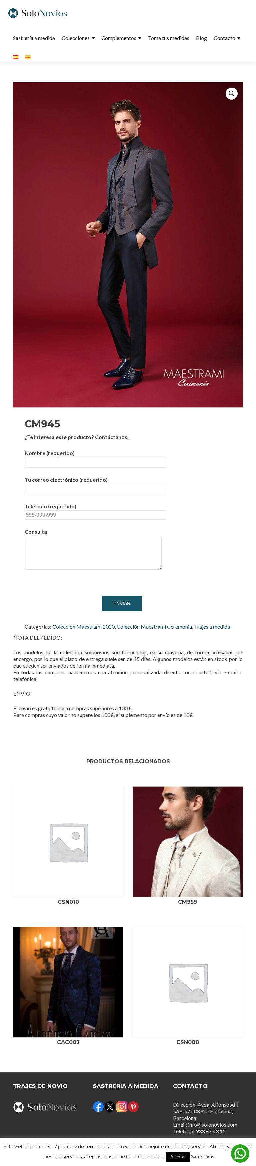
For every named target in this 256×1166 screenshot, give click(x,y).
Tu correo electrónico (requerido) (66, 479)
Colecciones (76, 38)
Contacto (224, 38)
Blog (201, 38)
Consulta (36, 531)
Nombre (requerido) (50, 453)
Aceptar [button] (178, 1156)
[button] (232, 94)
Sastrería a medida (34, 38)
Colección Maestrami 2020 (83, 626)
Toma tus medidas (168, 38)
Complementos (118, 38)
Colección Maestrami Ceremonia (154, 626)
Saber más (202, 1156)
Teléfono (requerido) (50, 506)
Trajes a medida (212, 626)
